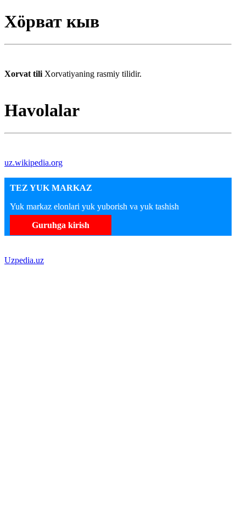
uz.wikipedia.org (33, 162)
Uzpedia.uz (24, 260)
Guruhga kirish (60, 225)
